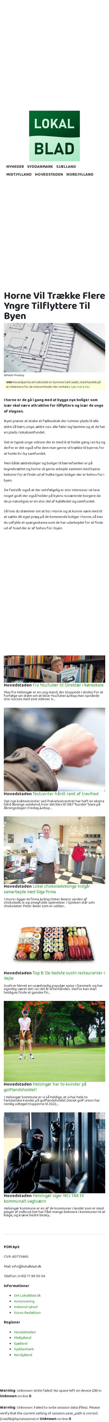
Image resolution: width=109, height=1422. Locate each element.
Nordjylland (80, 174)
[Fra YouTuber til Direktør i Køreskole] (54, 669)
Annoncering (24, 1301)
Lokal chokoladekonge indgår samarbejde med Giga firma (47, 889)
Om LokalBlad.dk (27, 1295)
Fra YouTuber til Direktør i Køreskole (54, 685)
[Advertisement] (54, 54)
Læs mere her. (80, 386)
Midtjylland (19, 174)
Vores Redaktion (27, 1313)
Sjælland (66, 167)
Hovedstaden (49, 174)
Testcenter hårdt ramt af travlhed (51, 794)
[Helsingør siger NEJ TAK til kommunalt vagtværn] (54, 1153)
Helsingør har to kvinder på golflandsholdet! (45, 1087)
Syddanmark (40, 167)
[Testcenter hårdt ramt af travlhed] (54, 749)
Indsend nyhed (26, 1307)
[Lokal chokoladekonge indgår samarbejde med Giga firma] (54, 850)
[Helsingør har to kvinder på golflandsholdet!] (54, 1041)
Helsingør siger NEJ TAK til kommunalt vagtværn (44, 1198)
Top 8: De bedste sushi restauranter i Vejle (54, 976)
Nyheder (15, 167)
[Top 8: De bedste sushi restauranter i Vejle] (54, 942)
